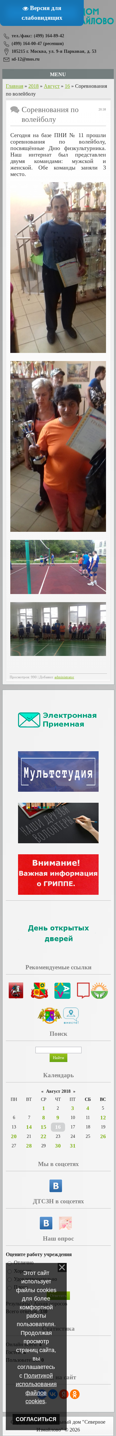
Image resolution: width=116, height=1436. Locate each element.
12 (103, 1118)
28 (29, 1146)
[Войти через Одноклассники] (75, 1394)
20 (14, 1136)
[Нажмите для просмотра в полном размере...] (58, 351)
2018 (33, 86)
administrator (64, 677)
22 (43, 1136)
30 (58, 1146)
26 (103, 1136)
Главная (14, 86)
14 (29, 1127)
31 (73, 1146)
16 (67, 86)
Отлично (24, 1263)
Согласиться (36, 1419)
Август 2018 (58, 1091)
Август (52, 86)
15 (43, 1127)
